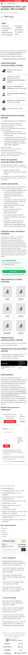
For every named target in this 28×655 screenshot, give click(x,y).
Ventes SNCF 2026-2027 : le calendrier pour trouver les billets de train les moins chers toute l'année (13, 570)
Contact (13, 632)
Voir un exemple (22, 544)
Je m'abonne (13, 271)
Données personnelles (8, 634)
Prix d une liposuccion (8, 505)
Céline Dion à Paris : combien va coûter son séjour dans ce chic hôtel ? (13, 583)
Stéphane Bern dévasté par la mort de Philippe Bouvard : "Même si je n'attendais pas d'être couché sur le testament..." (13, 563)
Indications (6, 26)
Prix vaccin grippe (7, 519)
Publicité (17, 632)
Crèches (4, 532)
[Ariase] (7, 653)
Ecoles (4, 530)
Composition (19, 32)
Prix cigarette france (8, 491)
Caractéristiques (7, 28)
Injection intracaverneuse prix (11, 515)
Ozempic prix (6, 497)
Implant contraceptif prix (9, 511)
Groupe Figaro (21, 635)
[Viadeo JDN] (20, 650)
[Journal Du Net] (20, 644)
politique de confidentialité (19, 461)
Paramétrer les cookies (19, 634)
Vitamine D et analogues (15, 52)
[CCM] (7, 644)
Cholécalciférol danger (8, 493)
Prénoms (4, 528)
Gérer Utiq (6, 635)
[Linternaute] (7, 647)
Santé (4, 544)
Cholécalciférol (5, 367)
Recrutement (23, 632)
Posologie (5, 30)
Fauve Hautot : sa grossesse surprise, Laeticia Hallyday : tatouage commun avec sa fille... (13, 576)
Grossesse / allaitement (19, 26)
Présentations (19, 30)
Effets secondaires (8, 32)
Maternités (5, 534)
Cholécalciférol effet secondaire (11, 501)
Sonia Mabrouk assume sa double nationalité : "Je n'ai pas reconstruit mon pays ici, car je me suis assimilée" (13, 588)
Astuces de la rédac (8, 546)
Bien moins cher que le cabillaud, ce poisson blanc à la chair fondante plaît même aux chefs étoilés (12, 602)
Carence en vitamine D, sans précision (14, 59)
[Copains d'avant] (7, 650)
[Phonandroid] (20, 653)
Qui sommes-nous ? (6, 632)
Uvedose (9, 72)
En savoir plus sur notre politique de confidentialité (13, 274)
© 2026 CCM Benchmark (14, 637)
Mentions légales (13, 635)
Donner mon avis (10, 421)
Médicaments (11, 3)
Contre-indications (8, 35)
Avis (17, 34)
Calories (4, 536)
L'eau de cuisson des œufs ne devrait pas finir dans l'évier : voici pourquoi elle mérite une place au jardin (13, 609)
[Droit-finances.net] (20, 647)
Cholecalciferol (6, 503)
